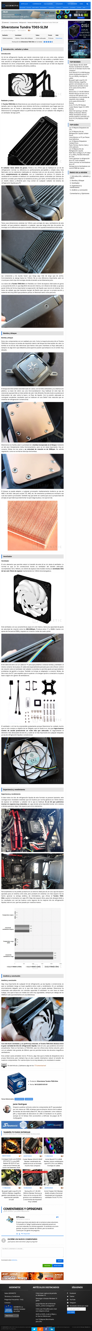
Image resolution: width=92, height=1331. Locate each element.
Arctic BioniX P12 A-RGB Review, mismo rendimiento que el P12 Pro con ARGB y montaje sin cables (53, 1162)
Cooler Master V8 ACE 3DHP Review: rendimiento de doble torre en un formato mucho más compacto (32, 1162)
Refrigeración (22, 22)
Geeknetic (6, 22)
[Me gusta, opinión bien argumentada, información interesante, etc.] (17, 1233)
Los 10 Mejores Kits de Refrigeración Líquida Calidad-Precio (79, 133)
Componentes (14, 22)
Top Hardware (72, 4)
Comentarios (41, 1066)
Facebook (73, 1293)
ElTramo (20, 1217)
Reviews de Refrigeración (34, 22)
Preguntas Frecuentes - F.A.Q (13, 1300)
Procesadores (23, 7)
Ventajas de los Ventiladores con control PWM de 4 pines (79, 167)
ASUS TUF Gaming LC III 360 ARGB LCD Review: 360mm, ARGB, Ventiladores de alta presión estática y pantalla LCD (79, 114)
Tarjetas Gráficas (35, 7)
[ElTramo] (10, 1219)
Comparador (37, 4)
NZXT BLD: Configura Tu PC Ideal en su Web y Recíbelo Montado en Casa (79, 155)
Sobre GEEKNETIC (10, 1293)
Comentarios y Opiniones (79, 193)
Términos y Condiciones (12, 1296)
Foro (81, 4)
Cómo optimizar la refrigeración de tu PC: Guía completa (79, 159)
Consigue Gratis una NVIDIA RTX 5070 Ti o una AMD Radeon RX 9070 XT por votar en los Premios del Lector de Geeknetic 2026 (11, 1163)
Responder (26, 1233)
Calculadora (48, 4)
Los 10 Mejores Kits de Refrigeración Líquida (76, 150)
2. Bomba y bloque (77, 180)
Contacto (7, 1303)
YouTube (72, 1300)
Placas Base (29, 7)
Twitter (72, 1296)
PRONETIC (49, 1327)
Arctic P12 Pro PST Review (77, 105)
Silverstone (59, 38)
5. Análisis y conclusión (79, 190)
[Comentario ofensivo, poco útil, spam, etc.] (20, 1233)
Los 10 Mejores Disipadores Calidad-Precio (78, 142)
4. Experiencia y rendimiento (76, 186)
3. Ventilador (75, 183)
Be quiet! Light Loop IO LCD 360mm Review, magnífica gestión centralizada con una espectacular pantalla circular (11, 1195)
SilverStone (29, 1099)
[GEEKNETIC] (10, 5)
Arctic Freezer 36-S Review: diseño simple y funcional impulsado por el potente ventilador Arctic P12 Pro (53, 1194)
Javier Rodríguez (9, 30)
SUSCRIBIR (71, 1312)
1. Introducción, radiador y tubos (80, 177)
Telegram (73, 1303)
